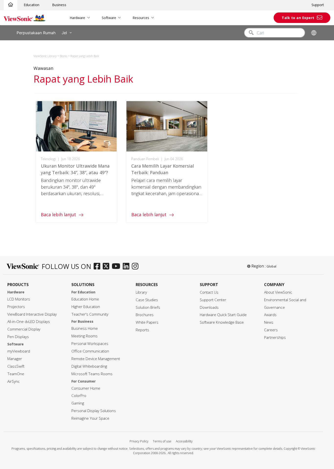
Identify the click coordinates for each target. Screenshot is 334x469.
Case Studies (147, 299)
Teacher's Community (89, 314)
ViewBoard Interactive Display (32, 314)
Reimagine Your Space (90, 418)
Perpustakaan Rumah (36, 32)
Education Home (85, 299)
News (268, 322)
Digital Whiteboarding (89, 366)
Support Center (213, 299)
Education (31, 4)
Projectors (16, 306)
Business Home (84, 328)
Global (271, 266)
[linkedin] (127, 266)
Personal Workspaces (89, 343)
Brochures (145, 314)
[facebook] (98, 266)
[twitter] (107, 266)
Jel (64, 32)
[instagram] (136, 266)
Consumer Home (85, 388)
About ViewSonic (278, 292)
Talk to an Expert (298, 17)
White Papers (147, 322)
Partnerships (275, 337)
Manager (14, 358)
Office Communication (90, 351)
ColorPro (78, 395)
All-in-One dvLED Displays (28, 321)
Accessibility (184, 441)
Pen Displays (18, 336)
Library (141, 292)
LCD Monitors (18, 299)
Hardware (77, 17)
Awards (270, 314)
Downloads (209, 307)
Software (109, 17)
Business (59, 4)
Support (318, 4)
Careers (271, 329)
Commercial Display (23, 329)
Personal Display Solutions (93, 410)
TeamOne (15, 373)
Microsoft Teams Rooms (91, 373)
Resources (141, 17)
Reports (142, 329)
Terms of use (162, 441)
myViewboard (18, 351)
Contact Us (209, 292)
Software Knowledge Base (222, 322)
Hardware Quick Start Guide (223, 314)
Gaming (77, 403)
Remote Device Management (95, 358)
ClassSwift (15, 366)
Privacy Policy (139, 441)
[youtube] (117, 266)
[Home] (10, 5)
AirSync (13, 381)
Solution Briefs (148, 307)
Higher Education (85, 306)
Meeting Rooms (84, 336)
